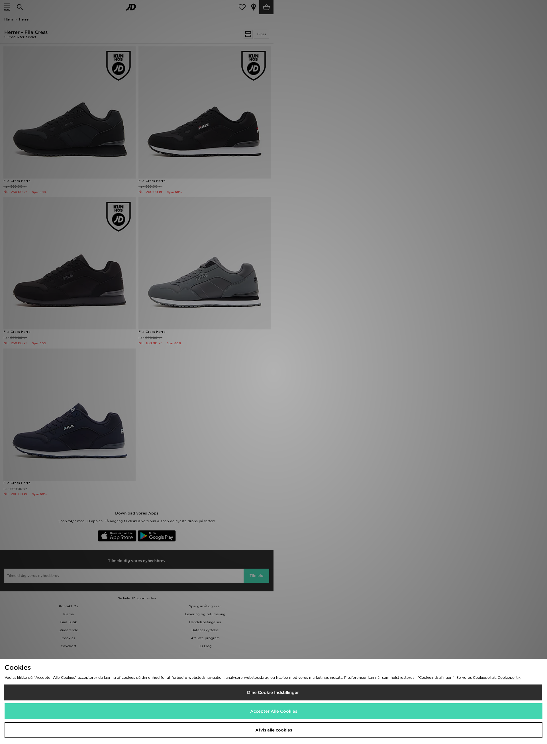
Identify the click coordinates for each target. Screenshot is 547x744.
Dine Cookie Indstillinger (273, 692)
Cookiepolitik (509, 677)
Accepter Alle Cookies (273, 711)
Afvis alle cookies (273, 730)
